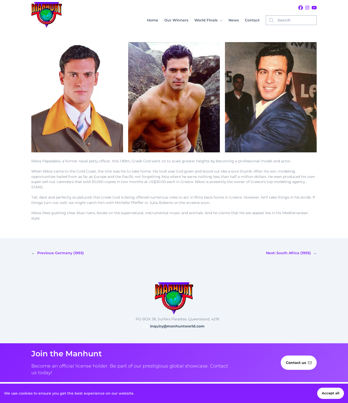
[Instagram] (307, 8)
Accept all (330, 393)
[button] (208, 20)
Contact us (296, 362)
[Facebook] (300, 8)
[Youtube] (314, 8)
